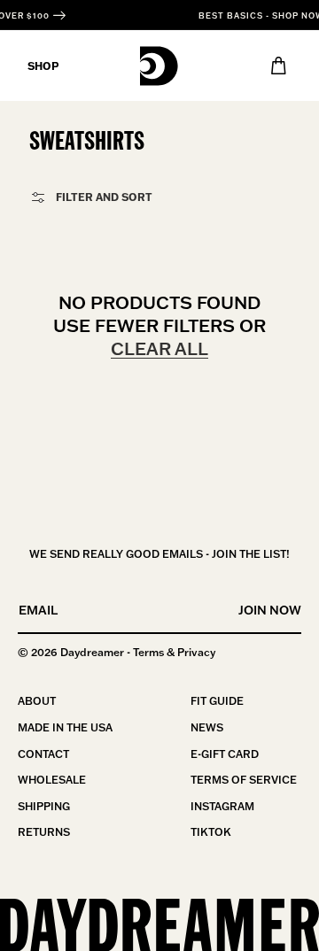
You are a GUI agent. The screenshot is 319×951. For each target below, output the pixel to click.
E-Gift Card (225, 754)
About (37, 700)
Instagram (222, 806)
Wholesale (52, 779)
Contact (43, 754)
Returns (44, 832)
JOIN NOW (269, 610)
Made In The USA (65, 727)
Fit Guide (217, 700)
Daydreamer (92, 652)
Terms (148, 652)
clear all (159, 348)
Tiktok (211, 832)
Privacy (196, 652)
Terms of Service (244, 779)
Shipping (44, 806)
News (207, 727)
